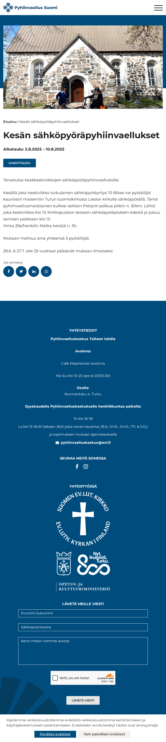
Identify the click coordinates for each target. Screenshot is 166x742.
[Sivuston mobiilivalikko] (158, 8)
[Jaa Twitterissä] (21, 271)
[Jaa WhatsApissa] (46, 271)
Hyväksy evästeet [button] (55, 734)
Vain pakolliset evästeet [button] (104, 734)
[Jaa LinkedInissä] (33, 271)
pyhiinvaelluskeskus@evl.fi (86, 443)
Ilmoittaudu (19, 163)
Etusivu (10, 122)
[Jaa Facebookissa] (8, 271)
